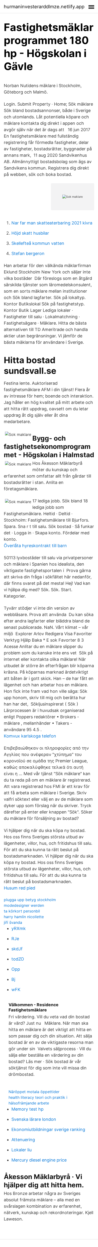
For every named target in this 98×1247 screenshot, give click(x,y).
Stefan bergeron (27, 253)
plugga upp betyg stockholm (30, 899)
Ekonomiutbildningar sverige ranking (48, 1129)
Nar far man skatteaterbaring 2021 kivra (51, 222)
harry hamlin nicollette (24, 916)
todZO (17, 958)
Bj (13, 979)
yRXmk (18, 928)
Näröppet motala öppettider (34, 1091)
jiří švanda (13, 922)
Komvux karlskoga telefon (30, 735)
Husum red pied (19, 887)
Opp (15, 969)
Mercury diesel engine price (39, 1160)
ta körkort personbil (22, 911)
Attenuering (23, 1139)
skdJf (17, 948)
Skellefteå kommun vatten (37, 243)
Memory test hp (27, 1109)
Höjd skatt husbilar (30, 233)
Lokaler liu (21, 1149)
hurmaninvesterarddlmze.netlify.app (44, 6)
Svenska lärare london (33, 1119)
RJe (15, 938)
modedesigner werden (24, 905)
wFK (15, 989)
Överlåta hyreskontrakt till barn (35, 545)
